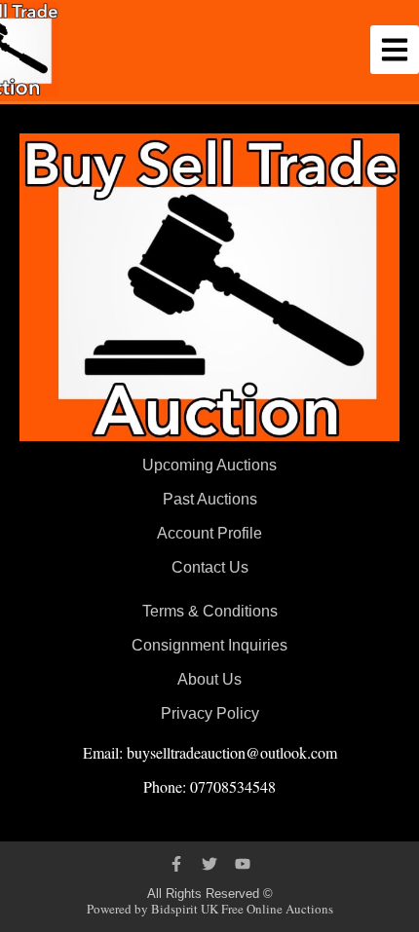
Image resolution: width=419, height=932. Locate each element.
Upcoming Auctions (209, 465)
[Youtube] (242, 864)
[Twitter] (209, 864)
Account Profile (209, 533)
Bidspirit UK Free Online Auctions (242, 908)
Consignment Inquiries (209, 645)
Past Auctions (210, 499)
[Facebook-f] (176, 864)
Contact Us (209, 567)
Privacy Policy (210, 713)
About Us (209, 679)
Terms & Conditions (210, 611)
